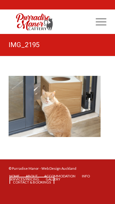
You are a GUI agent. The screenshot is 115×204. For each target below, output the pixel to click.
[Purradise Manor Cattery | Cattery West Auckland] (48, 21)
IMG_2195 (24, 45)
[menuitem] (98, 21)
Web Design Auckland (58, 168)
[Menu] (98, 21)
